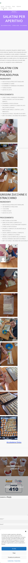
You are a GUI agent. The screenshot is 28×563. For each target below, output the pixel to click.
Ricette (14, 11)
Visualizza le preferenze (14, 557)
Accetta (14, 548)
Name (2, 519)
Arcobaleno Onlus (6, 25)
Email (2, 524)
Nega (14, 553)
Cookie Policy (11, 560)
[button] (25, 531)
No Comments (23, 25)
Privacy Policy (17, 560)
